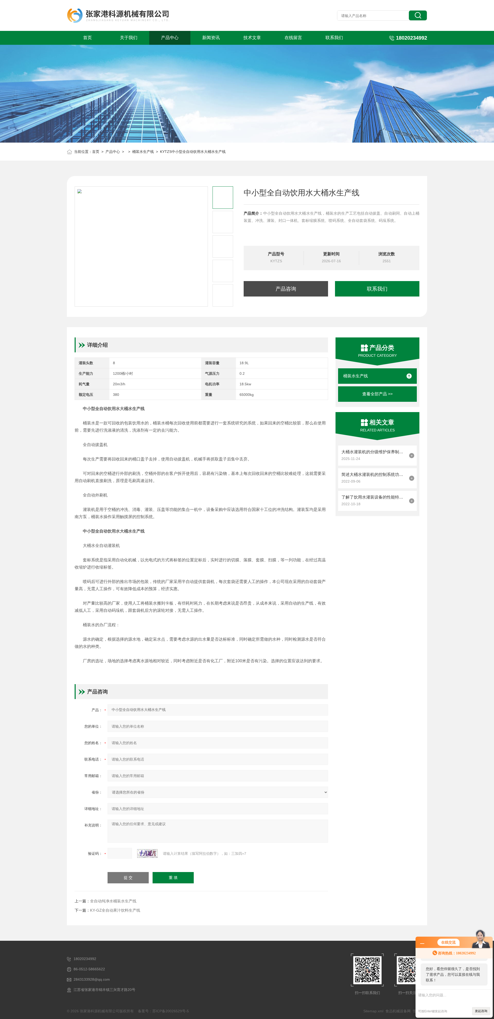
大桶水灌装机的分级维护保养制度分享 (374, 452)
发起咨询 (481, 1011)
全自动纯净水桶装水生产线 (113, 901)
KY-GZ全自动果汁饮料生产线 (115, 910)
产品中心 (170, 37)
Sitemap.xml (373, 1011)
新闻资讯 (211, 37)
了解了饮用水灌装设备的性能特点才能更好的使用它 (374, 497)
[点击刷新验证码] (147, 853)
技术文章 (252, 37)
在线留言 (293, 37)
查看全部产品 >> (377, 394)
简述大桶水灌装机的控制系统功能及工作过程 (374, 474)
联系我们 (334, 37)
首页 (87, 37)
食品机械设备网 (398, 1011)
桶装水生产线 (143, 152)
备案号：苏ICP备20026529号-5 (163, 1011)
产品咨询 (286, 289)
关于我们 (128, 37)
